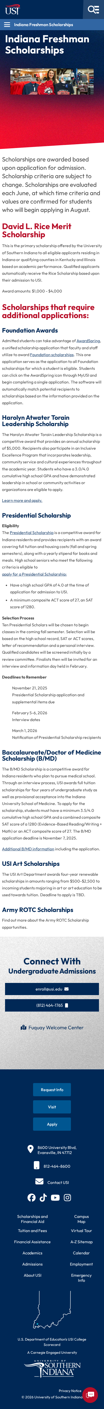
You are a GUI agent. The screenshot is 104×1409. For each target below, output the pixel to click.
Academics (32, 1252)
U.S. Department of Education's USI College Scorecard (52, 1342)
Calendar (81, 1252)
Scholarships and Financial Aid (32, 1219)
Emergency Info (81, 1278)
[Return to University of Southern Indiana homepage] (52, 1368)
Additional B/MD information (28, 848)
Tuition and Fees (32, 1230)
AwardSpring (88, 340)
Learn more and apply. (22, 500)
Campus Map (81, 1219)
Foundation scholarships (52, 354)
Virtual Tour (81, 1230)
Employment (81, 1264)
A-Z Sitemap (81, 1241)
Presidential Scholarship (32, 532)
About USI (32, 1275)
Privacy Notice (70, 1390)
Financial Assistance (32, 1241)
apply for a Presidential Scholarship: (34, 574)
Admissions (32, 1264)
